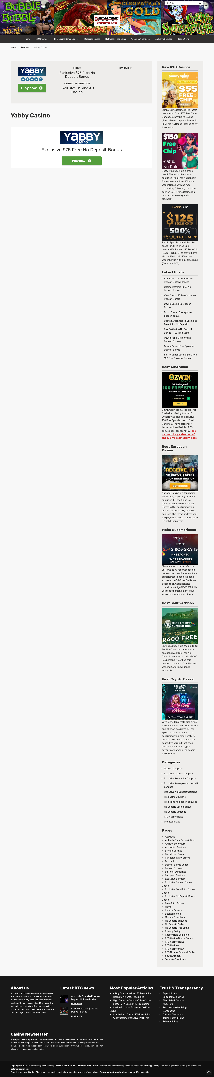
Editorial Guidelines (175, 871)
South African (173, 955)
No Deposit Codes (174, 924)
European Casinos (175, 875)
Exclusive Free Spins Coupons (180, 778)
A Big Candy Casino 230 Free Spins (132, 993)
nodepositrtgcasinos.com (41, 1065)
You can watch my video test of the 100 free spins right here (179, 434)
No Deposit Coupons (175, 811)
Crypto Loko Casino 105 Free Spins (132, 1014)
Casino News (183, 39)
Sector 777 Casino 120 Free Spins (131, 1004)
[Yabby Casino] (32, 71)
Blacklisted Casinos (175, 854)
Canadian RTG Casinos (177, 857)
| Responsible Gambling (111, 1072)
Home (27, 39)
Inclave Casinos (173, 910)
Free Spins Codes (174, 903)
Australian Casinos (175, 847)
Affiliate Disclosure (175, 843)
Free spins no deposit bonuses (180, 801)
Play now (29, 88)
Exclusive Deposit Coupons (178, 773)
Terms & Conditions (175, 959)
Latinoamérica (173, 913)
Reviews (25, 47)
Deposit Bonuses (92, 39)
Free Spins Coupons (175, 796)
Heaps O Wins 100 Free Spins (128, 997)
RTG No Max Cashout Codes (180, 952)
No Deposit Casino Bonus (177, 806)
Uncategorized (172, 821)
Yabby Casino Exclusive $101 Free (131, 1018)
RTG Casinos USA (174, 948)
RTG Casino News (173, 816)
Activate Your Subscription (179, 840)
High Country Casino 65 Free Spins (132, 1000)
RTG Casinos (41, 39)
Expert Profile (170, 993)
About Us (170, 836)
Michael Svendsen (175, 917)
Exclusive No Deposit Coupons (180, 792)
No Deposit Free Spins (115, 39)
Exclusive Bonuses (163, 39)
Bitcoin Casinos (173, 850)
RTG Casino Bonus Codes (66, 39)
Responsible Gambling (177, 934)
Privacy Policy (172, 931)
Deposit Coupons (173, 768)
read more (76, 1003)
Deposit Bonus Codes (176, 864)
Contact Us (171, 861)
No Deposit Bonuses (140, 39)
